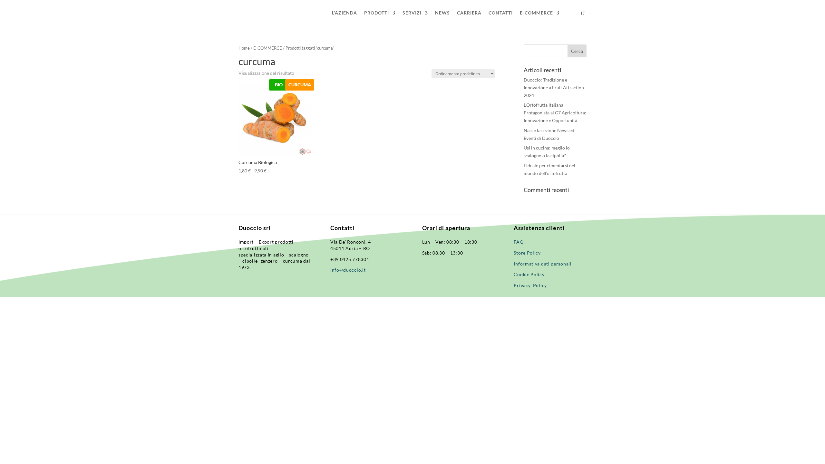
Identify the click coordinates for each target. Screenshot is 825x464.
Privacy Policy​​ (530, 285)
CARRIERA (469, 13)
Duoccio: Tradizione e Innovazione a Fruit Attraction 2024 (554, 87)
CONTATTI (501, 13)
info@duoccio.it (348, 270)
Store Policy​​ (527, 253)
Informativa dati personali (543, 263)
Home (244, 48)
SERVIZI (412, 13)
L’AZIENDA (344, 13)
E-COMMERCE (536, 13)
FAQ (518, 242)
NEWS (442, 13)
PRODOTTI (376, 13)
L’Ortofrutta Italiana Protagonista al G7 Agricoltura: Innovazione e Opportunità (555, 112)
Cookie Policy (529, 274)
